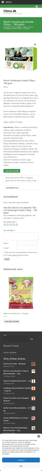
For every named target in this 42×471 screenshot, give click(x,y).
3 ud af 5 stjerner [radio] (10, 224)
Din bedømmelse (10, 222)
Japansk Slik (9, 180)
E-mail (6, 248)
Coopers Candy (31, 180)
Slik (15, 180)
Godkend (21, 460)
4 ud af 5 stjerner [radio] (13, 224)
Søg (4, 335)
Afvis (21, 466)
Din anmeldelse (9, 230)
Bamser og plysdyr (9, 352)
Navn (5, 243)
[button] (39, 436)
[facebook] (36, 7)
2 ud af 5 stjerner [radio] (7, 224)
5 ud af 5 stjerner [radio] (17, 224)
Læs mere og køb (12, 171)
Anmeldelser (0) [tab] (12, 188)
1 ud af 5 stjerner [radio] (4, 224)
